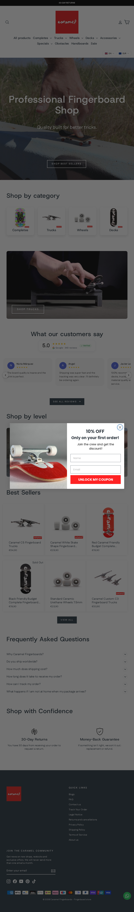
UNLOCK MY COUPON (95, 479)
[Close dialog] (120, 427)
